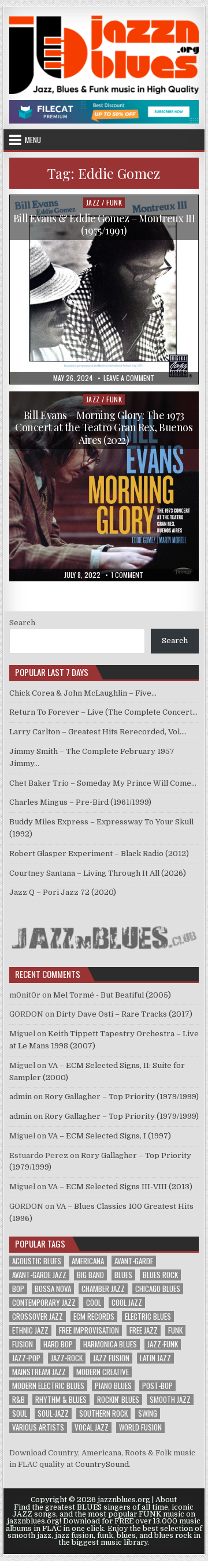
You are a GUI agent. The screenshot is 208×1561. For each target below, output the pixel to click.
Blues (123, 1274)
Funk (175, 1330)
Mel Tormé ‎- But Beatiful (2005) (112, 995)
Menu (33, 139)
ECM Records (93, 1316)
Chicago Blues (157, 1288)
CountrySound (102, 1464)
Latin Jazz (155, 1358)
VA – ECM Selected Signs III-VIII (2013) (120, 1186)
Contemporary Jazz (44, 1302)
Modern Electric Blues (48, 1385)
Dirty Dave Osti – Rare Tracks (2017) (124, 1014)
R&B (18, 1399)
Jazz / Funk (104, 202)
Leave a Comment (128, 378)
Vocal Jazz (92, 1427)
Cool (93, 1302)
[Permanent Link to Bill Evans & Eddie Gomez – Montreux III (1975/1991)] (104, 289)
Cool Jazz (127, 1302)
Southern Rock (103, 1413)
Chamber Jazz (103, 1288)
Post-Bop (157, 1385)
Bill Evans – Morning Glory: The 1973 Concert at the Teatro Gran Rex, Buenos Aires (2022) (103, 427)
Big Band (90, 1274)
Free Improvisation (89, 1330)
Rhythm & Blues (61, 1399)
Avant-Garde (133, 1261)
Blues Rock (160, 1274)
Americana (88, 1261)
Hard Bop (58, 1344)
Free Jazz (143, 1330)
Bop (18, 1288)
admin (20, 1096)
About (166, 1500)
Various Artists (38, 1427)
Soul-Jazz (53, 1413)
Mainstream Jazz (39, 1371)
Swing (147, 1413)
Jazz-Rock (67, 1358)
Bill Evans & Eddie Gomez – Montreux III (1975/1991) (104, 224)
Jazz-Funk (162, 1344)
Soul (19, 1413)
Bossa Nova (53, 1288)
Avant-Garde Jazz (39, 1274)
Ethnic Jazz (30, 1330)
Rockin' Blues (118, 1399)
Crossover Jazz (37, 1316)
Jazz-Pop (26, 1358)
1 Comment (127, 575)
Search (22, 622)
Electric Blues (148, 1316)
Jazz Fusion (111, 1358)
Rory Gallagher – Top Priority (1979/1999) (121, 1096)
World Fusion (140, 1427)
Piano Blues (113, 1385)
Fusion (22, 1344)
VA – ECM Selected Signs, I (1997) (109, 1135)
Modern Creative (102, 1371)
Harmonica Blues (110, 1344)
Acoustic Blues (36, 1261)
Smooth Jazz (170, 1399)
